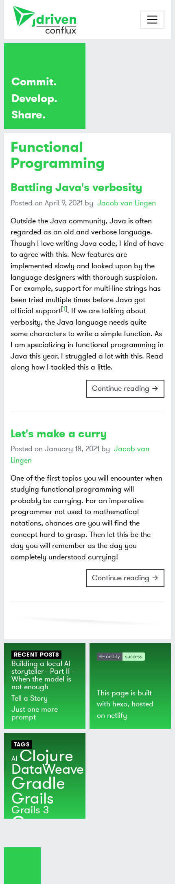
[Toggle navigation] (152, 20)
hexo (119, 704)
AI (14, 759)
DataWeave (47, 769)
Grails (32, 798)
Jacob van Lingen (126, 203)
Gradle (38, 783)
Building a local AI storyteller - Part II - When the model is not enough (42, 675)
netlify (117, 715)
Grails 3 (30, 810)
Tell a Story (29, 698)
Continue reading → (125, 388)
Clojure (46, 756)
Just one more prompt (34, 713)
